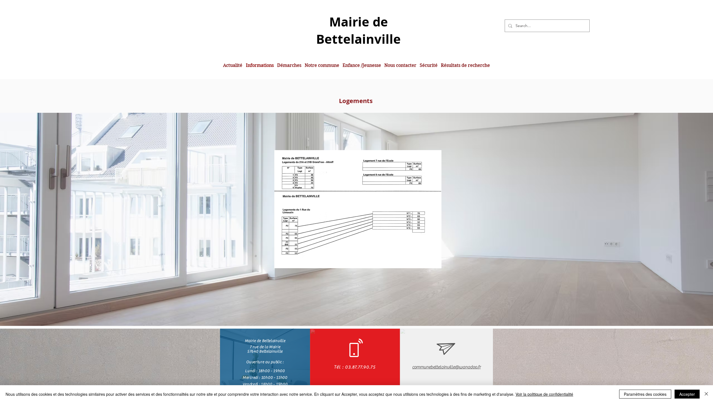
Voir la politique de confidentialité (544, 394)
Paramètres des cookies (645, 394)
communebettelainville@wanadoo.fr (446, 367)
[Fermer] (706, 394)
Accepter (687, 394)
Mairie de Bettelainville (358, 30)
